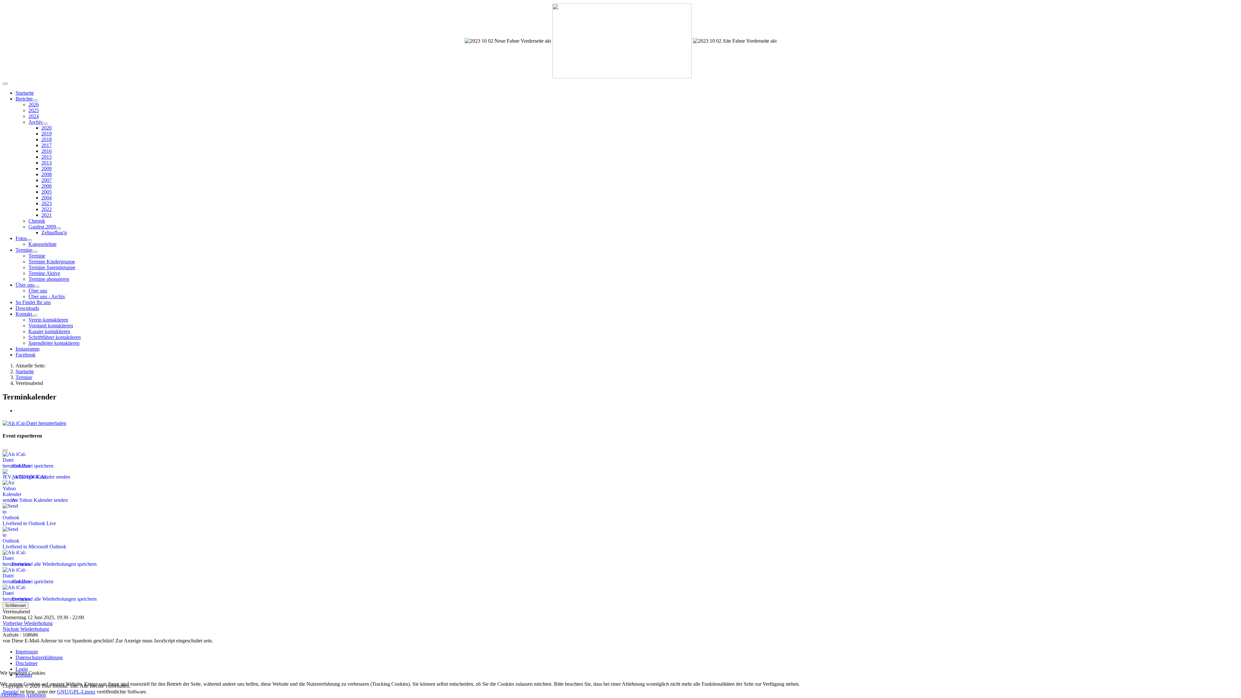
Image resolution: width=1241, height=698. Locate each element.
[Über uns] (36, 287)
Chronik (36, 221)
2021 (46, 215)
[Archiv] (45, 124)
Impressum (27, 651)
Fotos (21, 238)
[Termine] (34, 252)
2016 (46, 151)
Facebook (26, 354)
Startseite (25, 93)
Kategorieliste (42, 244)
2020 (46, 128)
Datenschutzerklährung (39, 657)
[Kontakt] (34, 316)
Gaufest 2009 (42, 226)
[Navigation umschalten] (5, 84)
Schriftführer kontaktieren (54, 337)
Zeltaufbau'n (54, 232)
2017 (46, 145)
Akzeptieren (12, 695)
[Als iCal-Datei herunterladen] (34, 421)
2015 (46, 157)
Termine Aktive (44, 273)
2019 (46, 133)
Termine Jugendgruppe (51, 267)
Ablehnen (36, 695)
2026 (33, 104)
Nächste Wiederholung (26, 629)
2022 (46, 209)
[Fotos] (29, 240)
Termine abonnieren (48, 279)
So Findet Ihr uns (33, 302)
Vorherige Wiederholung (28, 623)
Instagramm (27, 349)
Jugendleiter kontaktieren (54, 343)
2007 (46, 180)
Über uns (25, 285)
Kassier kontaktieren (49, 331)
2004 (46, 197)
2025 (33, 110)
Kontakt (24, 314)
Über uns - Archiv (46, 296)
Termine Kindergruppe (51, 261)
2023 (46, 203)
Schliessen (15, 605)
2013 (46, 162)
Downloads (27, 308)
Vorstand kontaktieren (50, 325)
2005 (46, 192)
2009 (46, 168)
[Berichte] (35, 100)
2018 (46, 139)
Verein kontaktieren (48, 320)
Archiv (35, 122)
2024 (33, 116)
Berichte (24, 98)
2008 (46, 174)
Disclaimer (26, 663)
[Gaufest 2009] (58, 228)
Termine (24, 250)
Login (22, 669)
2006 (46, 186)
